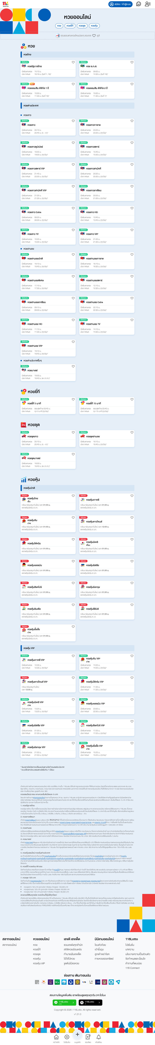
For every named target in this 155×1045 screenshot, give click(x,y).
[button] (48, 68)
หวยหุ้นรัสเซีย (69, 858)
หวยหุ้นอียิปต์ (79, 858)
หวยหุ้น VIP (39, 963)
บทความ (129, 950)
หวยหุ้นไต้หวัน (89, 858)
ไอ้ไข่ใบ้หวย (69, 959)
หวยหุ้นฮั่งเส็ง (41, 858)
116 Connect (132, 968)
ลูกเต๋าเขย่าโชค (102, 954)
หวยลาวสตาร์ (76, 822)
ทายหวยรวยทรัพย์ (104, 959)
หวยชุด (82, 26)
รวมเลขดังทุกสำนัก (73, 945)
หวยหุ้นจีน (60, 858)
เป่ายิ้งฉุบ (99, 950)
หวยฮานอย (60, 831)
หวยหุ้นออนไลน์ (50, 856)
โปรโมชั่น (129, 945)
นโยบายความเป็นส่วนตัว (137, 954)
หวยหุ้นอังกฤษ (51, 858)
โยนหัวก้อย (100, 945)
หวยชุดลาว (76, 880)
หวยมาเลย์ (29, 842)
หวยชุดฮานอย (86, 880)
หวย (59, 26)
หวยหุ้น (94, 26)
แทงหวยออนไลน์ (39, 797)
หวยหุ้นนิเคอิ (31, 858)
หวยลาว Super (65, 822)
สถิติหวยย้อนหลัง (73, 950)
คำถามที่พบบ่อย (133, 963)
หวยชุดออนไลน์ (36, 880)
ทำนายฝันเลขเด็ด (72, 954)
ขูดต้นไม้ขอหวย (71, 963)
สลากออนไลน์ (9, 945)
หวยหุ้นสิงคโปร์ (110, 858)
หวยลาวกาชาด (86, 822)
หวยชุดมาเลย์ (95, 880)
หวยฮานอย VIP (80, 833)
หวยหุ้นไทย (99, 856)
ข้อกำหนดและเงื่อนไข (135, 959)
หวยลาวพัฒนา (30, 820)
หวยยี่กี (70, 26)
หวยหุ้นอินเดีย (99, 858)
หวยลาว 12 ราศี (100, 822)
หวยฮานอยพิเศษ (69, 833)
